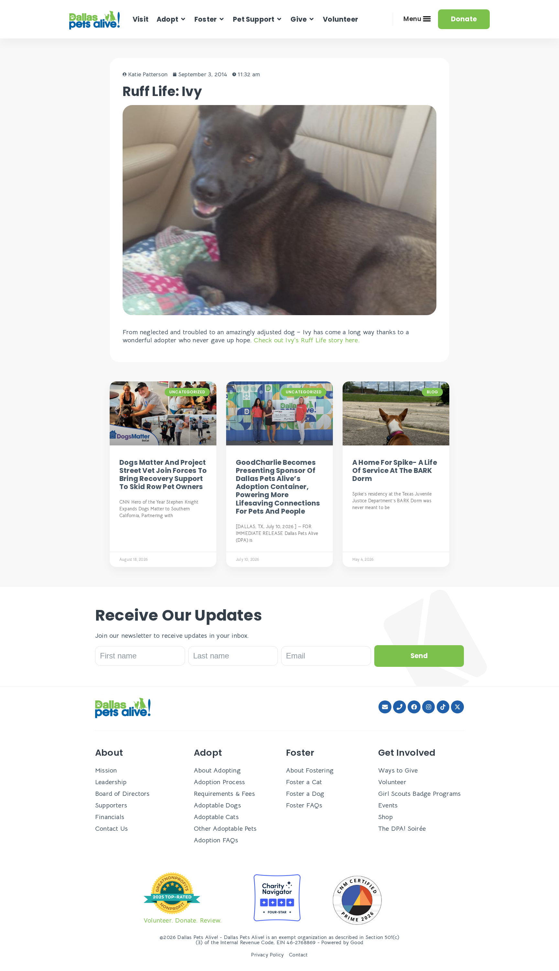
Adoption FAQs (216, 840)
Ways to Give (398, 770)
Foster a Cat (304, 782)
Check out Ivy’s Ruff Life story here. (308, 340)
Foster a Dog (305, 794)
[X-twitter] (457, 706)
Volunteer (392, 782)
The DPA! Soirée (402, 829)
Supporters (111, 805)
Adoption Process (219, 782)
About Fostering (310, 770)
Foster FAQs (304, 805)
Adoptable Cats (216, 817)
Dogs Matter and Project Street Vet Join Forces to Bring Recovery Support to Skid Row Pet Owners (163, 475)
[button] (171, 19)
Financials (109, 817)
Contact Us (111, 829)
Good (356, 942)
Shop (385, 817)
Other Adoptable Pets (225, 829)
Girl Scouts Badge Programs (419, 794)
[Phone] (399, 706)
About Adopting (217, 770)
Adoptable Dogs (217, 805)
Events (388, 805)
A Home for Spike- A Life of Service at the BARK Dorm (394, 470)
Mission (106, 770)
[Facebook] (414, 706)
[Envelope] (384, 706)
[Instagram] (428, 706)
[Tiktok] (443, 706)
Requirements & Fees (224, 794)
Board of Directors (122, 794)
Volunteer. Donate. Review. (183, 920)
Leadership (110, 782)
